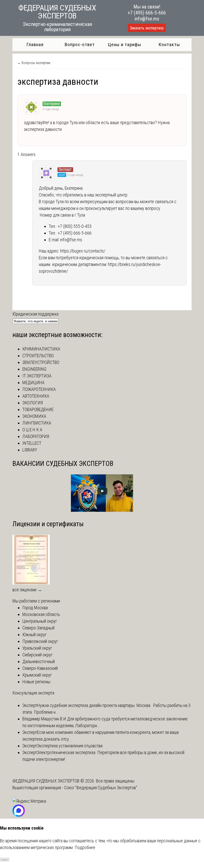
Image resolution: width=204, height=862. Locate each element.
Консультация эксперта (33, 692)
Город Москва (35, 607)
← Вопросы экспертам (33, 63)
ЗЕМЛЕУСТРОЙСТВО (40, 362)
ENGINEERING (34, 369)
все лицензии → (27, 589)
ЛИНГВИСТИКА (36, 423)
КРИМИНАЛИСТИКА (41, 348)
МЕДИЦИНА (33, 382)
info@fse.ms (147, 19)
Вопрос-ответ (80, 44)
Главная (35, 44)
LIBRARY (29, 449)
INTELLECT (31, 443)
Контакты (169, 44)
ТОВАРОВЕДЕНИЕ (37, 409)
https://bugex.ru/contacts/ (82, 251)
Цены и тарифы (124, 44)
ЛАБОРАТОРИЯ (35, 436)
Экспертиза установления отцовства (69, 745)
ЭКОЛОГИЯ (32, 402)
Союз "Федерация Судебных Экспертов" (100, 787)
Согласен (4, 860)
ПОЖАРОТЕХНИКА (39, 389)
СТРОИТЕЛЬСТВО (38, 355)
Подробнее (85, 847)
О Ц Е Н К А (32, 429)
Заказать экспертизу (147, 28)
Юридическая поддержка (35, 314)
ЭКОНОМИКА (34, 416)
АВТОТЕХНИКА (35, 396)
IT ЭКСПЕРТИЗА (36, 375)
